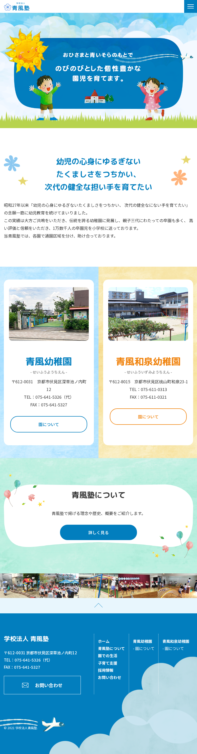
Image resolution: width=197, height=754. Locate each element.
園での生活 (107, 655)
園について (48, 424)
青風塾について (111, 648)
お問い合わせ (49, 685)
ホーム (104, 641)
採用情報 (105, 670)
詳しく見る (98, 532)
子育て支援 (107, 663)
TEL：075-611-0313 (148, 389)
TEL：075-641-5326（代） (49, 397)
